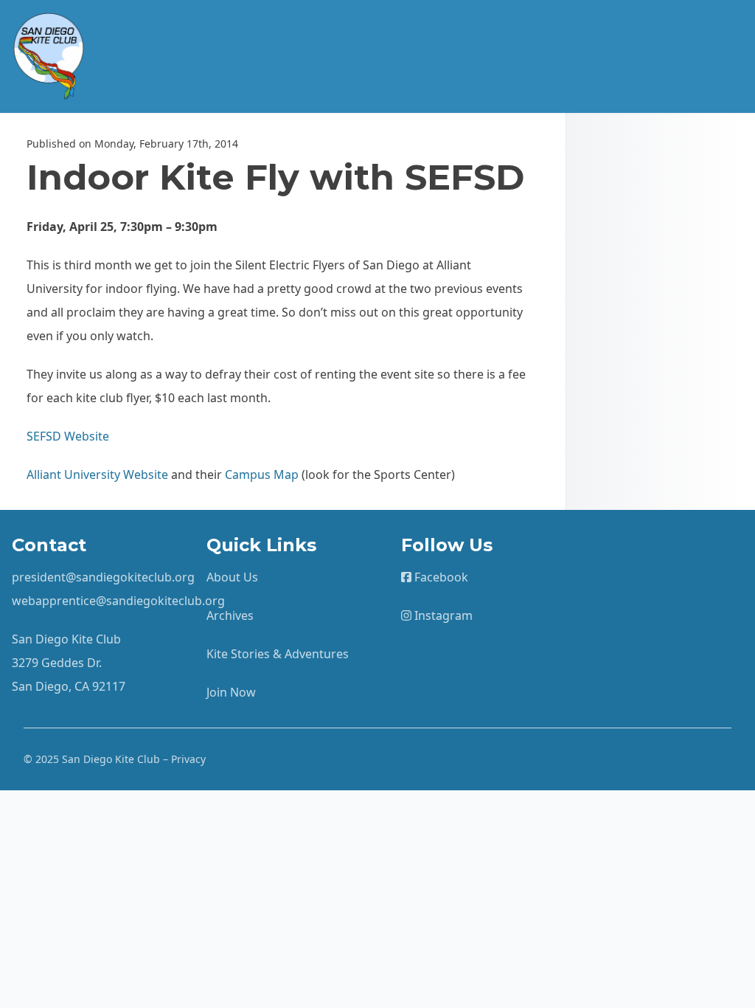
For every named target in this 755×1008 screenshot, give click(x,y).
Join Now (231, 692)
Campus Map (262, 474)
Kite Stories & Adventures (277, 654)
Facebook (439, 577)
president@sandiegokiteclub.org (103, 577)
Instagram (442, 615)
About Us (232, 577)
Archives (230, 615)
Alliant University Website (97, 474)
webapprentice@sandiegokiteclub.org (118, 601)
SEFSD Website (68, 436)
